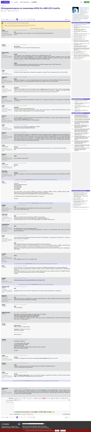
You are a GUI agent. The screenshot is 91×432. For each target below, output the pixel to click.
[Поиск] (81, 2)
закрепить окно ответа (9, 402)
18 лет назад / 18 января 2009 (20, 235)
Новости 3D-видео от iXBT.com (78, 113)
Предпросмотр (30, 414)
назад (7, 19)
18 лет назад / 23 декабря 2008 (20, 105)
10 (21, 19)
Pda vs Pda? (75, 205)
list (49, 398)
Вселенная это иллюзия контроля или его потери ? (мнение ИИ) (82, 103)
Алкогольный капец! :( (77, 58)
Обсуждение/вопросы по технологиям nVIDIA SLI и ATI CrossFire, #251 (29, 280)
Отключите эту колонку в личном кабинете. (79, 209)
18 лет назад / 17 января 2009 (20, 181)
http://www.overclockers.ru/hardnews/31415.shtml (24, 127)
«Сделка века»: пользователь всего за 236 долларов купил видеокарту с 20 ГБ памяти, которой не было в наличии (82, 145)
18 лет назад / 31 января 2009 (20, 323)
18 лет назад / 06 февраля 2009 (20, 363)
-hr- (59, 398)
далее (34, 19)
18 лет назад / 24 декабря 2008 (20, 124)
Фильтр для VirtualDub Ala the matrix (81, 100)
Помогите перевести (77, 199)
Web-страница (4, 231)
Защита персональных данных (43, 427)
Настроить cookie (34, 427)
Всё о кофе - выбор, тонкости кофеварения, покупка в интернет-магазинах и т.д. (81, 56)
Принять (57, 430)
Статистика (45, 426)
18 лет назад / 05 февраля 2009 (20, 339)
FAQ (41, 426)
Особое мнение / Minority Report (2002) (80, 207)
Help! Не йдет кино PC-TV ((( (78, 203)
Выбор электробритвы (78, 51)
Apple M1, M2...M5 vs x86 (78, 39)
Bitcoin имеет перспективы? (78, 57)
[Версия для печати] (66, 19)
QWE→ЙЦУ (64, 398)
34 (29, 19)
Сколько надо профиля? (78, 37)
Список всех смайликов (9, 400)
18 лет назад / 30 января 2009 (20, 312)
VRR (75, 108)
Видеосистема (3, 6)
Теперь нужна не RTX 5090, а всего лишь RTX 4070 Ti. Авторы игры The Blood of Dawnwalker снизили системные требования (82, 149)
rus (61, 398)
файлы (16, 400)
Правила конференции (33, 426)
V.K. (6, 10)
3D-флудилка (76, 25)
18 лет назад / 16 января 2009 (20, 132)
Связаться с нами (25, 426)
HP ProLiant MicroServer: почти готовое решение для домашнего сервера (80, 46)
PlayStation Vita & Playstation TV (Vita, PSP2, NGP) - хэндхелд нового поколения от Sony (81, 41)
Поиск (39, 426)
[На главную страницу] (5, 2)
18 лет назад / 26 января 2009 (20, 265)
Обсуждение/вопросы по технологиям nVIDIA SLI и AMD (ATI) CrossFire (30, 8)
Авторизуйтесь (17, 414)
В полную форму (66, 414)
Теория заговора (78, 105)
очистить (19, 400)
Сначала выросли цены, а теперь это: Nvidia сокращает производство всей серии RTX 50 (82, 119)
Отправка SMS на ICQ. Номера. (78, 192)
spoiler (36, 398)
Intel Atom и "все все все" (78, 36)
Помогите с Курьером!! (77, 204)
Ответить (68, 30)
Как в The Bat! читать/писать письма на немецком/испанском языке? (80, 194)
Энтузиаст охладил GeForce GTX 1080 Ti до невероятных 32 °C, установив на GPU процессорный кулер (81, 133)
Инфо (65, 30)
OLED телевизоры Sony (78, 52)
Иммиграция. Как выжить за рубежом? (80, 33)
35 (31, 19)
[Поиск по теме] (68, 19)
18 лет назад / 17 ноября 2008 (20, 30)
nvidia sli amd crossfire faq (14, 10)
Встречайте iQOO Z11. (84, 7)
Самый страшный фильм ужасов (79, 35)
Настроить (63, 430)
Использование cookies (26, 427)
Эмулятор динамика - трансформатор (80, 31)
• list (46, 398)
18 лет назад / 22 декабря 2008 (20, 70)
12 (24, 19)
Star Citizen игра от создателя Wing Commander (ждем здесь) (80, 30)
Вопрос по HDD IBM (76, 198)
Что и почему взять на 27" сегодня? (80, 24)
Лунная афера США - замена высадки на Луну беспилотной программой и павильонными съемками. (82, 49)
